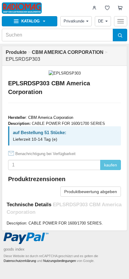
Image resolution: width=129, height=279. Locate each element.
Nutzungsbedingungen (59, 261)
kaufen (110, 165)
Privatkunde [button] (74, 21)
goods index (14, 249)
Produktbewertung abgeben (90, 191)
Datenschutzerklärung (20, 261)
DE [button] (101, 21)
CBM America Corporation (50, 117)
